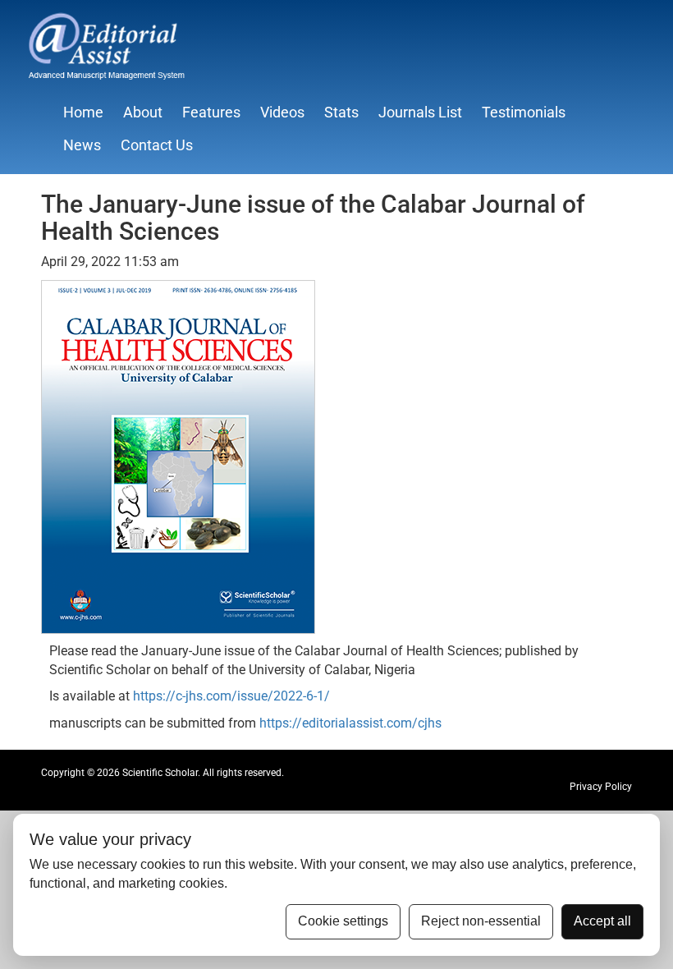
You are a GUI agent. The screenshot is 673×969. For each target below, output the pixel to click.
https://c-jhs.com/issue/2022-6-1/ (231, 696)
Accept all (602, 921)
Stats (341, 112)
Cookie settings (343, 921)
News (82, 145)
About (143, 112)
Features (211, 112)
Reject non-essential (481, 921)
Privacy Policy (601, 786)
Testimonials (523, 112)
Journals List (420, 112)
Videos (282, 112)
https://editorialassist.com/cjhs (350, 723)
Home (83, 112)
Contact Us (157, 145)
